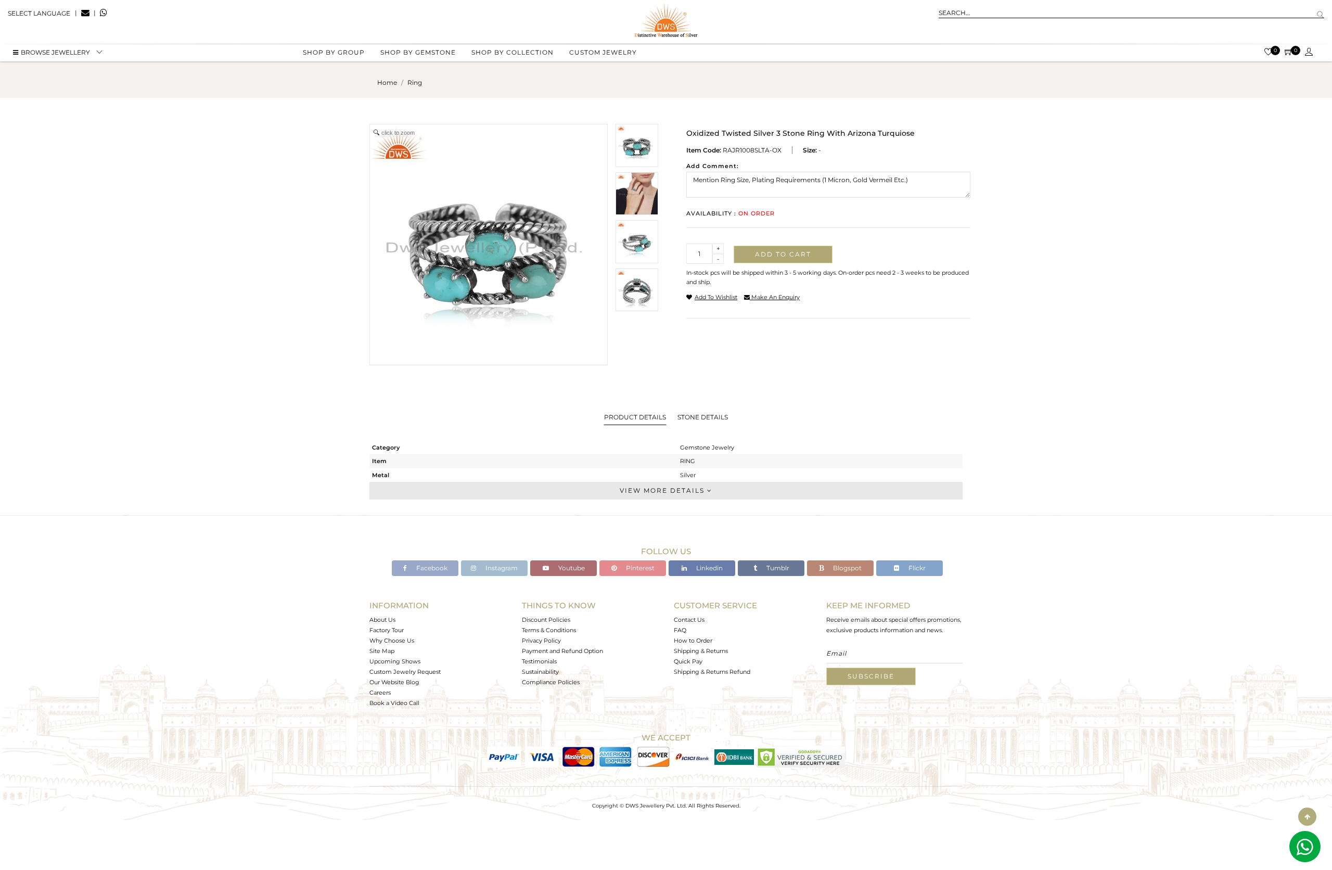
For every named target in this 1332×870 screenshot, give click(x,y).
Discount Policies (546, 619)
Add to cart (783, 254)
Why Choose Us (391, 640)
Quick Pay (688, 661)
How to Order (693, 640)
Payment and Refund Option (562, 651)
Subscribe (871, 676)
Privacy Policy (541, 640)
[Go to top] (1307, 817)
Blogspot (846, 568)
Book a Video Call (394, 703)
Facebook (431, 568)
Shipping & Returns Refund (712, 671)
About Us (382, 619)
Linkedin (709, 568)
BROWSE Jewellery (55, 52)
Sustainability (540, 671)
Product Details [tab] (635, 417)
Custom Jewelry (603, 52)
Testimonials (539, 661)
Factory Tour (386, 630)
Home (387, 82)
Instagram (501, 568)
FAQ (680, 630)
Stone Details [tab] (702, 417)
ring (414, 82)
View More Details (663, 490)
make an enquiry (775, 297)
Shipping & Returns (701, 651)
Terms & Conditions (549, 630)
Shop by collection (512, 52)
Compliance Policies (551, 682)
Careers (380, 692)
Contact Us (689, 619)
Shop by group (334, 52)
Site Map (381, 651)
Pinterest (639, 568)
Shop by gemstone (418, 52)
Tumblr (777, 568)
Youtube (571, 568)
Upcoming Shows (394, 661)
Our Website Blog (394, 682)
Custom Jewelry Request (405, 671)
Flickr (916, 568)
